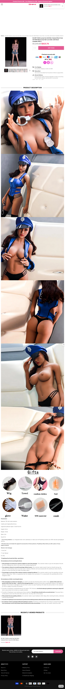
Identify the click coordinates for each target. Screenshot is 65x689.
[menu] (2, 4)
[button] (6, 70)
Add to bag (51, 48)
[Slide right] (30, 70)
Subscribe (58, 651)
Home (2, 35)
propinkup (30, 686)
